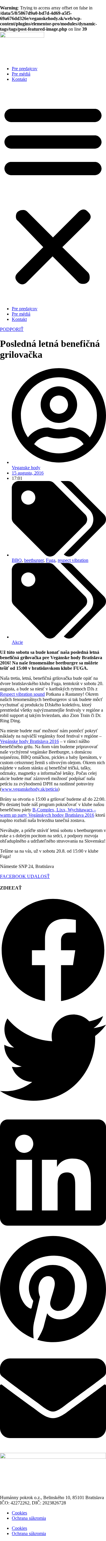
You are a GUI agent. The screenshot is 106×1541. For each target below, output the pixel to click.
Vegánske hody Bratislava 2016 (29, 741)
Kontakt (19, 79)
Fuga (50, 560)
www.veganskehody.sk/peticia (29, 789)
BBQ (17, 560)
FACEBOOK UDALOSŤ (25, 876)
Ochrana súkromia (29, 1518)
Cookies (19, 1512)
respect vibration (73, 560)
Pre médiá (21, 73)
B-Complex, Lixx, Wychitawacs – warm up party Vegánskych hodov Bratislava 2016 (48, 812)
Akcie (17, 642)
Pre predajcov (24, 68)
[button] (53, 194)
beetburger (34, 560)
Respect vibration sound (22, 694)
